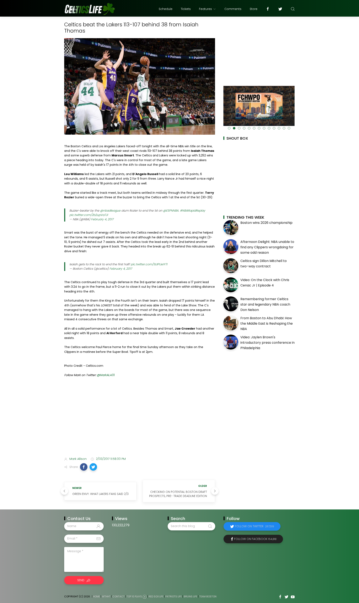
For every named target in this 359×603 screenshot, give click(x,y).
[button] (83, 467)
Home (96, 596)
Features (205, 9)
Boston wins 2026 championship (266, 222)
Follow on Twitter (254, 526)
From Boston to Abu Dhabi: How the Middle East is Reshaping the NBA (266, 323)
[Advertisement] (139, 421)
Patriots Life (173, 596)
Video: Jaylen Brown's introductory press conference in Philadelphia (267, 342)
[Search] (293, 9)
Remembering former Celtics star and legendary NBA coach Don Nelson (265, 304)
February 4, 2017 (102, 219)
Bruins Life (190, 596)
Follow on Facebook (255, 539)
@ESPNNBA (170, 210)
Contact (118, 596)
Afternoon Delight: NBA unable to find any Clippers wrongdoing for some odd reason (267, 247)
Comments (232, 9)
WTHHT (106, 596)
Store (253, 9)
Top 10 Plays (134, 596)
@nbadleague (110, 210)
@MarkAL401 (106, 375)
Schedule (165, 9)
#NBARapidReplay (192, 210)
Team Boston (207, 596)
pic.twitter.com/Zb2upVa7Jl (88, 215)
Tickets (186, 9)
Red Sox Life (156, 596)
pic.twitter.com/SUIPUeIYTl (149, 264)
